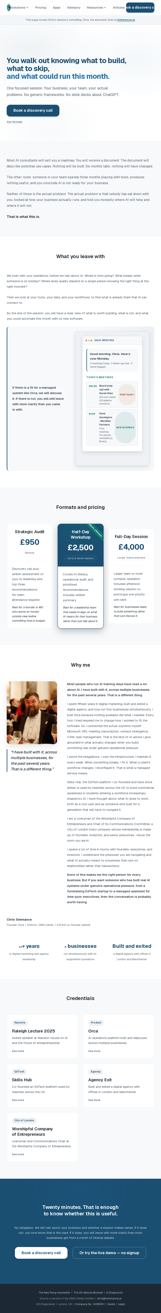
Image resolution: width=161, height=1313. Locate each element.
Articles (119, 7)
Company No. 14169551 (89, 1304)
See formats (14, 122)
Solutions (18, 7)
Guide (111, 1304)
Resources (95, 7)
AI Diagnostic (114, 1292)
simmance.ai (126, 20)
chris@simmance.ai (109, 1298)
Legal (121, 1304)
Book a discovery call (140, 7)
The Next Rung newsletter (54, 1292)
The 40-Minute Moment (88, 1292)
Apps (56, 7)
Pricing (40, 7)
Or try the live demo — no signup (109, 1252)
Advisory (73, 7)
